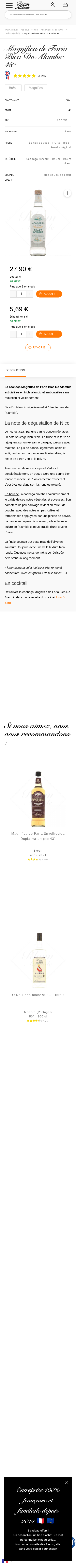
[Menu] (9, 5)
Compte (52, 5)
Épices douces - (40, 142)
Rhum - (57, 159)
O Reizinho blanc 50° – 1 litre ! (38, 995)
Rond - (55, 147)
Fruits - (57, 142)
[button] (67, 193)
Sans (68, 131)
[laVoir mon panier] (65, 4)
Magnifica (36, 88)
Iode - (67, 142)
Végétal (66, 147)
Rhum (35, 29)
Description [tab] (15, 370)
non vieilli (64, 120)
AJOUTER (50, 294)
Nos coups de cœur (57, 175)
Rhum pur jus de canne (52, 29)
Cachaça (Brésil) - (39, 159)
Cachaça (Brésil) (12, 33)
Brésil (13, 88)
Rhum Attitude (22, 6)
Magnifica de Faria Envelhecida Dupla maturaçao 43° (38, 836)
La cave (25, 29)
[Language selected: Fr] (7, 1561)
